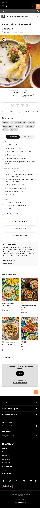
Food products (6, 463)
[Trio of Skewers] (29, 328)
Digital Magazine (7, 473)
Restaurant (5, 455)
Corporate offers (7, 466)
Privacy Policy (20, 499)
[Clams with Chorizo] (10, 328)
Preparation (27, 137)
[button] (38, 6)
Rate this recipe (18, 32)
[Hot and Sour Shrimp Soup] (29, 289)
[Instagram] (17, 480)
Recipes (4, 448)
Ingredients (13, 137)
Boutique (4, 452)
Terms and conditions (20, 502)
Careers (4, 470)
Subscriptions (6, 459)
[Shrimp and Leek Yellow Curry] (10, 289)
